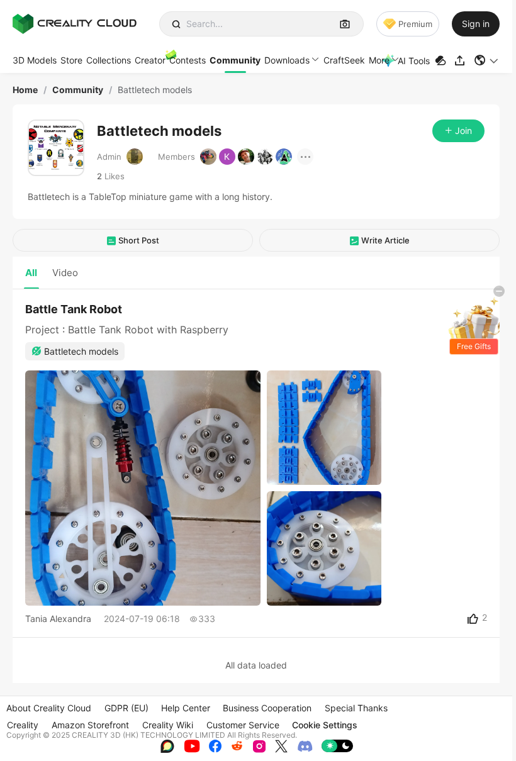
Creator (150, 60)
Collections (108, 60)
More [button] (379, 60)
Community (235, 60)
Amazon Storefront (90, 724)
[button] (487, 60)
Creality (22, 724)
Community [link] (77, 90)
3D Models (35, 60)
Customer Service (242, 724)
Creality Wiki (167, 724)
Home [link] (25, 90)
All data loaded (256, 665)
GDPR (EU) (126, 708)
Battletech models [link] (155, 90)
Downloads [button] (287, 60)
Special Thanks (356, 708)
